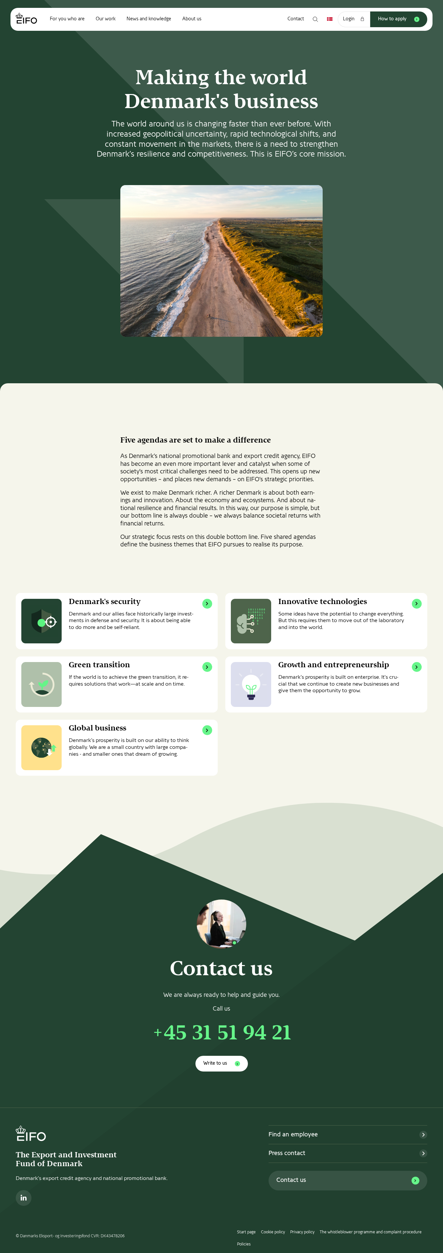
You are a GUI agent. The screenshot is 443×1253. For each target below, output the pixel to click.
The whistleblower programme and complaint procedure (371, 1232)
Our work (105, 19)
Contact (296, 19)
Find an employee (293, 1135)
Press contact (287, 1153)
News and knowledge (149, 19)
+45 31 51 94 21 (222, 1034)
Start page (246, 1232)
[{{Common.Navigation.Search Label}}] (315, 19)
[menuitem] (67, 19)
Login (348, 19)
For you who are (67, 19)
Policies (244, 1244)
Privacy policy (302, 1232)
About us (191, 19)
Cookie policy (273, 1232)
